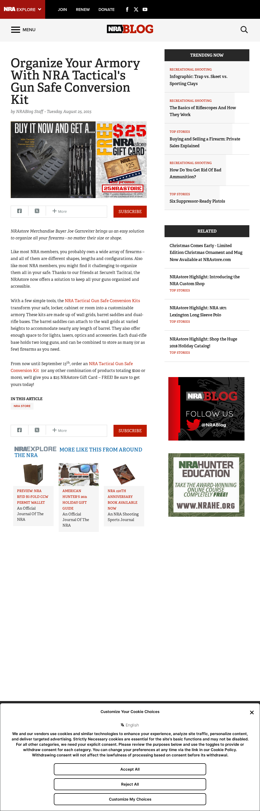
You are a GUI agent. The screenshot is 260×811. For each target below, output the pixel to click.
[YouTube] (145, 3)
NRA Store (22, 406)
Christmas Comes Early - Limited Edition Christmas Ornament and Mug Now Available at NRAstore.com (206, 252)
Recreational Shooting (191, 70)
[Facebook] (127, 3)
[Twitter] (136, 3)
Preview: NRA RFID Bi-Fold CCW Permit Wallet (32, 497)
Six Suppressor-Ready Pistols (197, 201)
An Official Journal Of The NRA (30, 514)
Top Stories (180, 132)
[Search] (244, 30)
